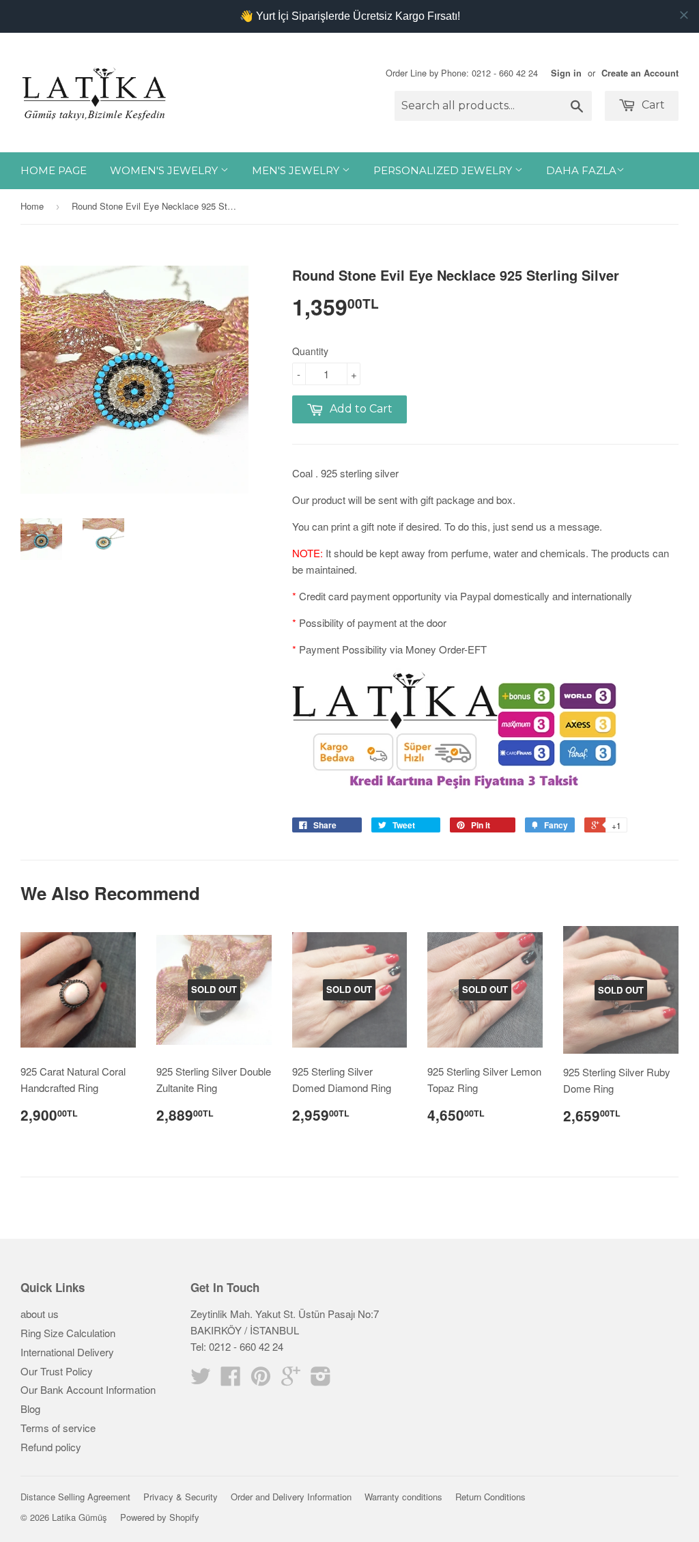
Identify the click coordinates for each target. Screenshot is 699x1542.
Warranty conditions (403, 1496)
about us (39, 1313)
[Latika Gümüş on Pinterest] (261, 1380)
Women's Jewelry (165, 170)
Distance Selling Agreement (75, 1496)
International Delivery (67, 1352)
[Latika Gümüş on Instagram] (321, 1380)
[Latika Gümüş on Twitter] (200, 1380)
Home (32, 205)
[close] (684, 15)
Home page (53, 170)
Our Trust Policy (56, 1371)
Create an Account (640, 73)
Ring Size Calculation (67, 1333)
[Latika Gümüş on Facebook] (230, 1380)
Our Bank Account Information (88, 1389)
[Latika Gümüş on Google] (291, 1380)
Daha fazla (581, 170)
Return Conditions (490, 1496)
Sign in (566, 73)
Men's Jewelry (297, 170)
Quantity (310, 351)
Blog (30, 1408)
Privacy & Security (180, 1496)
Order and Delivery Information (291, 1496)
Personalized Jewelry (444, 170)
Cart (652, 104)
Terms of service (58, 1427)
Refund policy (50, 1447)
